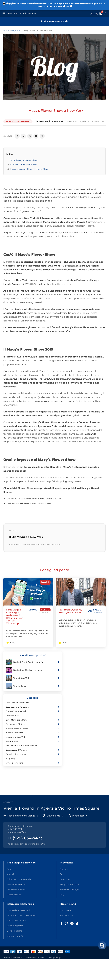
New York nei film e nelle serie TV (21, 745)
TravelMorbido (67, 915)
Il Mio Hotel (65, 910)
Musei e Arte (12, 741)
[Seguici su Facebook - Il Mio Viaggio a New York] (61, 923)
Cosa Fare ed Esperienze (17, 702)
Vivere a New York (14, 763)
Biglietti (64, 869)
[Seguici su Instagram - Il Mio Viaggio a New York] (66, 923)
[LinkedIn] (23, 136)
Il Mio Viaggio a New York (50, 121)
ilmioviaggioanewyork (54, 21)
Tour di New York (28, 13)
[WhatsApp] (29, 136)
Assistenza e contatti (17, 884)
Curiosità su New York (16, 711)
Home (6, 30)
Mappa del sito (14, 894)
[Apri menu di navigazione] (4, 13)
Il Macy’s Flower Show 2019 (23, 164)
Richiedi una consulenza (21, 815)
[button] (102, 945)
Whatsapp (78, 815)
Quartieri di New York (16, 754)
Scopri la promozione (58, 6)
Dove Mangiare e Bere (16, 720)
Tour (9, 869)
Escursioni (65, 879)
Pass (62, 874)
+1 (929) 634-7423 (25, 838)
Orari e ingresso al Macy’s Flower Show (29, 169)
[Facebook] (17, 136)
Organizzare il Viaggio (16, 750)
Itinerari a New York (15, 732)
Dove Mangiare (14, 931)
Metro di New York (16, 936)
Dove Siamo (53, 815)
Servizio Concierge (69, 889)
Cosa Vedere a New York (19, 910)
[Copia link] (42, 136)
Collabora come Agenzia (19, 879)
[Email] (35, 136)
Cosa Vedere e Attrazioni (17, 707)
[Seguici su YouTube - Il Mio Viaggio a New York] (72, 923)
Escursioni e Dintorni (16, 724)
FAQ (62, 894)
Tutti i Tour (13, 13)
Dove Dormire (12, 715)
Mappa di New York (69, 884)
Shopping (10, 758)
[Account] (105, 13)
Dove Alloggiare (15, 925)
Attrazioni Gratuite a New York (22, 915)
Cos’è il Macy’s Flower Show (23, 160)
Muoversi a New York (15, 737)
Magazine (15, 30)
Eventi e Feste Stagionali (18, 121)
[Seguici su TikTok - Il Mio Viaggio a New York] (77, 923)
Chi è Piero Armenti (16, 889)
